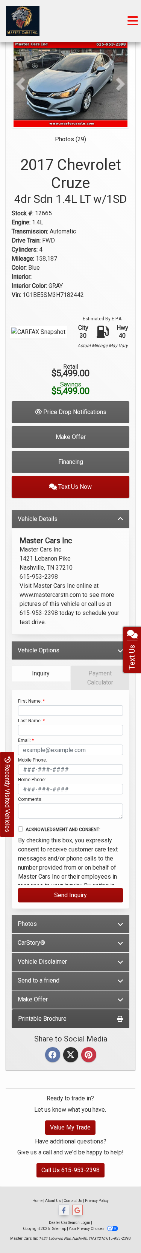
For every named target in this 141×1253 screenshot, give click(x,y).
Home (37, 1201)
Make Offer (71, 436)
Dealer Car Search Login (69, 1223)
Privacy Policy (97, 1201)
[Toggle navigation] (132, 21)
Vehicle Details (38, 518)
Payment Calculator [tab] (100, 678)
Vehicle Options (38, 650)
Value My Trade (70, 1127)
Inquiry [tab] (41, 673)
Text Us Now (74, 486)
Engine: (21, 222)
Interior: (22, 276)
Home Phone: (32, 779)
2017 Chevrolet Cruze (70, 180)
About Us (53, 1201)
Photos (27, 923)
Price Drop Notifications (74, 412)
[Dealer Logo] (23, 21)
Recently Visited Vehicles (7, 797)
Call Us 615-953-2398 (70, 1170)
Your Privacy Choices (87, 1229)
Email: (24, 740)
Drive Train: (26, 240)
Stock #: (22, 213)
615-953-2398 (118, 1238)
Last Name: (30, 720)
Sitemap (59, 1229)
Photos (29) (70, 139)
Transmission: (30, 231)
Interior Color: (29, 285)
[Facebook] (52, 1055)
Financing (70, 461)
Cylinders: (25, 249)
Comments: (30, 799)
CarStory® (31, 942)
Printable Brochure (42, 1018)
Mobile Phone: (32, 760)
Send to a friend (38, 980)
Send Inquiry (70, 895)
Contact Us (73, 1201)
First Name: (30, 701)
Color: (19, 267)
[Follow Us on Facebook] (64, 1210)
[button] (20, 84)
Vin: (16, 294)
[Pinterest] (88, 1055)
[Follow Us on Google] (77, 1210)
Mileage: (23, 258)
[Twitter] (70, 1055)
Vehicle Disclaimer (42, 961)
